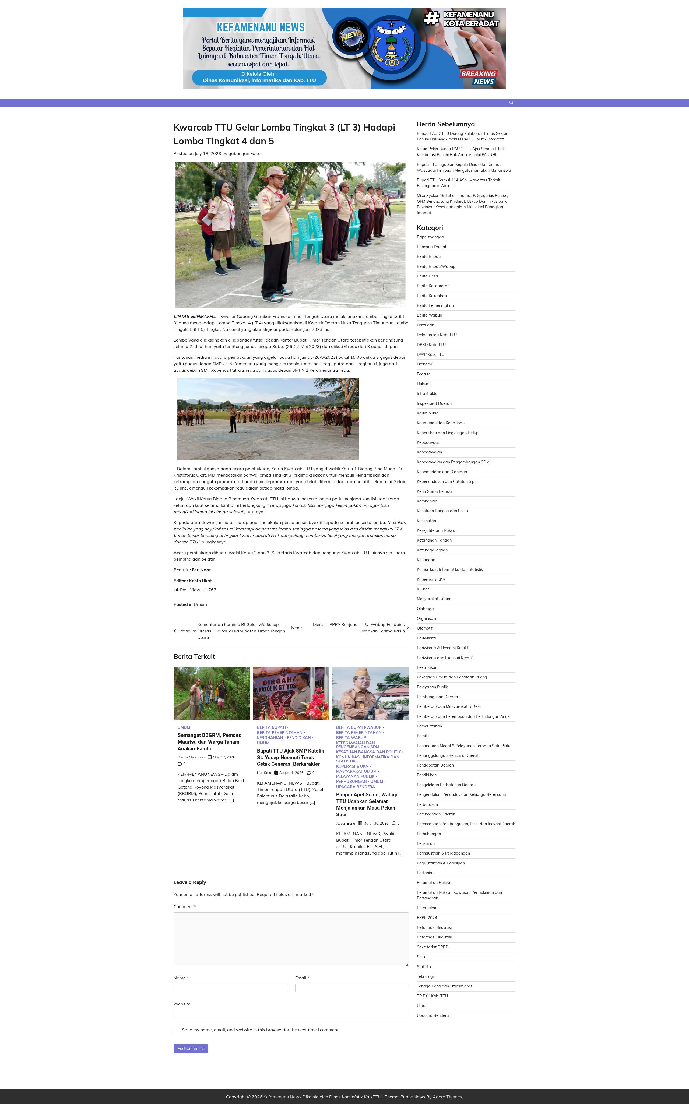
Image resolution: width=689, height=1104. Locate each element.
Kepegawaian (429, 452)
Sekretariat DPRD (433, 947)
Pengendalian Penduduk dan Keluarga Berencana (461, 794)
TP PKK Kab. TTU (432, 996)
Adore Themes (447, 1096)
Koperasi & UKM (352, 766)
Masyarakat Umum (356, 771)
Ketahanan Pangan (434, 540)
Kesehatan (426, 520)
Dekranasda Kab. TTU (437, 334)
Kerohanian (270, 738)
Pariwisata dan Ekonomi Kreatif (445, 657)
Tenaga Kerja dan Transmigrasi (445, 986)
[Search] (511, 103)
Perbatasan (427, 804)
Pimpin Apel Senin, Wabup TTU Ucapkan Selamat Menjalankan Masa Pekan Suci (367, 805)
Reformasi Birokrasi (434, 927)
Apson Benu (345, 823)
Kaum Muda (428, 413)
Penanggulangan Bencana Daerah (448, 755)
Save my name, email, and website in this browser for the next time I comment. (261, 1029)
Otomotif (425, 628)
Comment (185, 906)
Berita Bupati (271, 727)
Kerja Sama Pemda (434, 491)
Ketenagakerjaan (432, 550)
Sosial (422, 956)
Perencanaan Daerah (436, 814)
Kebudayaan (428, 442)
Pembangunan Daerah (437, 696)
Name (181, 977)
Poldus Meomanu (191, 757)
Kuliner (423, 589)
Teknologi (425, 976)
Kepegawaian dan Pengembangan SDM (357, 745)
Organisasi (426, 618)
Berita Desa (427, 276)
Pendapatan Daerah (435, 765)
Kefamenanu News (282, 1096)
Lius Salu (264, 773)
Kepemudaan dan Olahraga (442, 471)
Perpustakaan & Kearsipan (441, 863)
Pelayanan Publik (355, 776)
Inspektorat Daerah (434, 403)
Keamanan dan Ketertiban (441, 422)
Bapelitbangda (430, 237)
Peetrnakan (427, 667)
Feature (424, 374)
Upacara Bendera (355, 787)
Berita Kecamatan (433, 285)
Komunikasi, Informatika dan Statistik (367, 759)
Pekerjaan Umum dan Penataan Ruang (452, 677)
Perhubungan (351, 781)
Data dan (425, 325)
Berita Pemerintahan (280, 732)
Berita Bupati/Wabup (358, 727)
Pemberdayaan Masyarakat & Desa (449, 706)
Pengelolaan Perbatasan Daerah (446, 784)
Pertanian (425, 872)
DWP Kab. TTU (430, 354)
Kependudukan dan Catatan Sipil (446, 481)
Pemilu (423, 735)
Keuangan (426, 559)
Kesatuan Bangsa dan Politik (368, 752)
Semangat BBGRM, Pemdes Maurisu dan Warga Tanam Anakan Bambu (209, 742)
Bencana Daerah (432, 246)
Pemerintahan (429, 726)
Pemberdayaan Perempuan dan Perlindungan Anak (463, 716)
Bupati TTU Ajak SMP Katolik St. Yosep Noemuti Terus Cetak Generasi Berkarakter (290, 757)
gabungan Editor (245, 153)
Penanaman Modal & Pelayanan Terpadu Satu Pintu (463, 745)
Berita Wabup (351, 738)
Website (182, 1004)
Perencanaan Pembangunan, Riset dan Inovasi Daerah (466, 823)
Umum (200, 604)
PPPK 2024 (427, 917)
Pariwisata (426, 638)
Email (302, 977)
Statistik (424, 966)
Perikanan (426, 843)
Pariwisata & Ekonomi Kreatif (443, 647)
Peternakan (427, 907)
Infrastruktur (428, 393)
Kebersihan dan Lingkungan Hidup (448, 432)
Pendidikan (299, 738)
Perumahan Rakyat (434, 882)
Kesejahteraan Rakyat (437, 530)
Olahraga (425, 608)
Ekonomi (424, 364)
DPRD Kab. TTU (431, 344)
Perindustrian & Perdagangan (443, 853)
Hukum (423, 383)
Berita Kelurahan (432, 295)
